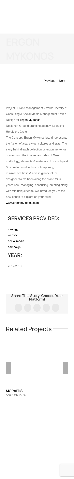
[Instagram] (37, 423)
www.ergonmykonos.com (22, 202)
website (13, 235)
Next (62, 80)
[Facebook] (32, 423)
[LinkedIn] (42, 423)
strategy (13, 229)
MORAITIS (14, 390)
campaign (14, 247)
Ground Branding (25, 446)
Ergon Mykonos (30, 119)
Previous (49, 80)
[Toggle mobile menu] (66, 27)
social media (16, 241)
